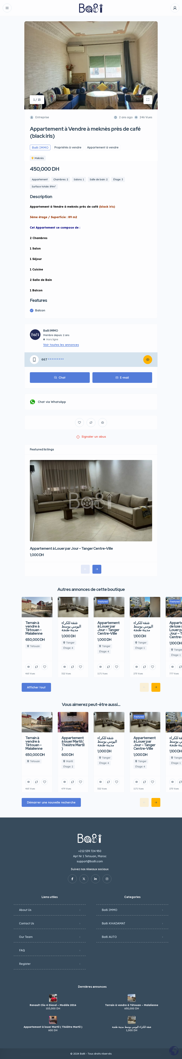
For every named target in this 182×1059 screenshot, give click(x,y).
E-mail (124, 377)
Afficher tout (36, 687)
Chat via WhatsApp (52, 402)
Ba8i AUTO (109, 937)
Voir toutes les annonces (61, 344)
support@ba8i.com (90, 861)
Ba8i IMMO (50, 330)
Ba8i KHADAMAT (113, 923)
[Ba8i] (91, 8)
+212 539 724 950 (89, 851)
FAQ (22, 950)
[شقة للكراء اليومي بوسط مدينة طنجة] (132, 1020)
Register (25, 964)
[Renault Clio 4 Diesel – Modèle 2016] (53, 998)
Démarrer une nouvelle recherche (51, 802)
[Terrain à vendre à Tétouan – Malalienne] (132, 998)
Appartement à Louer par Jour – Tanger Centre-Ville (71, 548)
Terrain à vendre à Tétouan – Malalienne (131, 1005)
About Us (25, 910)
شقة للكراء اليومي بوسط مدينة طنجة (131, 1027)
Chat (62, 377)
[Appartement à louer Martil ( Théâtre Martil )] (53, 1020)
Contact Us (26, 923)
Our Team (26, 937)
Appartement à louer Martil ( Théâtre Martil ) (53, 1027)
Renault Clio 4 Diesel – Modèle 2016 (53, 1005)
